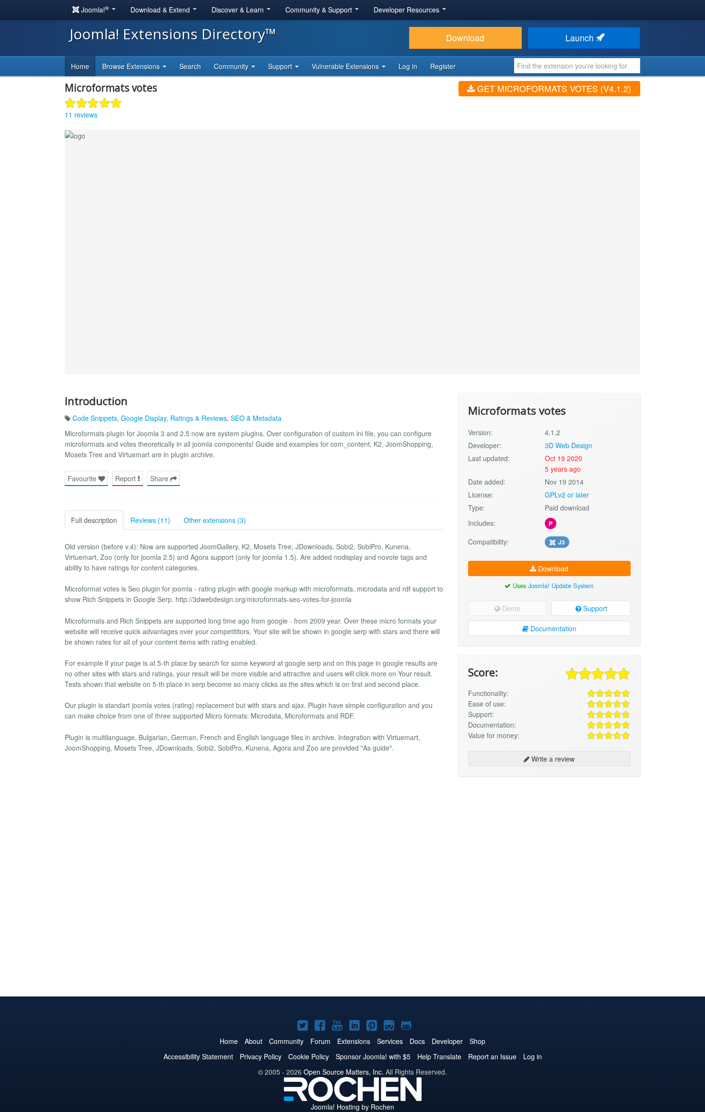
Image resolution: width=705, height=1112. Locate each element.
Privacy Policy (261, 1056)
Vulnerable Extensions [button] (346, 66)
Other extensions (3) (215, 520)
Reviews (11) (150, 520)
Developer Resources (407, 9)
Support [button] (281, 66)
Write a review (552, 759)
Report (126, 478)
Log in (408, 66)
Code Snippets (94, 418)
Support (594, 608)
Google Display (143, 418)
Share (160, 478)
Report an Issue (492, 1056)
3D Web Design (568, 445)
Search (190, 66)
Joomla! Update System (561, 585)
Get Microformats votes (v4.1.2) (553, 88)
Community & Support (319, 9)
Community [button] (232, 66)
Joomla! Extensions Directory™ (173, 34)
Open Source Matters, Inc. (344, 1072)
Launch (580, 38)
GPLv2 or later (567, 494)
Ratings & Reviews (198, 418)
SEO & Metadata (256, 418)
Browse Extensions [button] (132, 66)
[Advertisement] (549, 845)
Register (443, 66)
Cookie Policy (308, 1056)
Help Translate (439, 1056)
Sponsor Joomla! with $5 (373, 1056)
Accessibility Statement (198, 1056)
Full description (94, 520)
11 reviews (81, 114)
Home (80, 66)
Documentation (552, 628)
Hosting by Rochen (352, 1107)
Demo (510, 608)
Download (465, 38)
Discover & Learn (239, 9)
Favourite (83, 478)
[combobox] (577, 65)
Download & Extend (161, 9)
